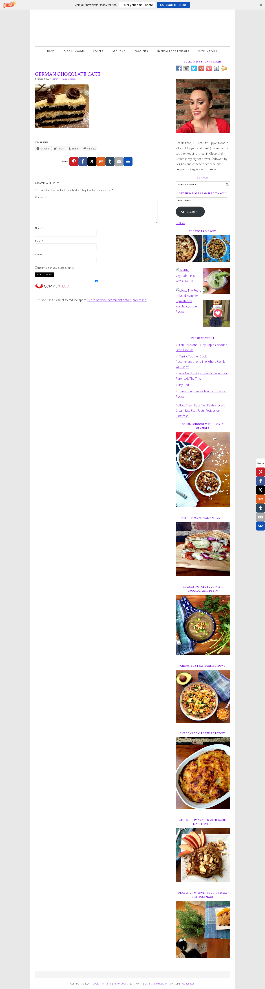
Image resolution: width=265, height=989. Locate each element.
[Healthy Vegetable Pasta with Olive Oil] (189, 277)
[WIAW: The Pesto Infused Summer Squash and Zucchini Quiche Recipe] (189, 303)
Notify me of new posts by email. (56, 267)
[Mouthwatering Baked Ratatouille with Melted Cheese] (189, 251)
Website (39, 254)
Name (39, 228)
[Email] (118, 161)
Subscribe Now (173, 5)
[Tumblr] (109, 161)
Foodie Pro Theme (102, 983)
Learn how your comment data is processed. (117, 300)
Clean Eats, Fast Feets (132, 28)
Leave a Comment (68, 79)
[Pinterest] (73, 161)
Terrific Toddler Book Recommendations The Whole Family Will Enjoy (200, 361)
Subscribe (190, 211)
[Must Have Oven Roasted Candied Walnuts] (216, 251)
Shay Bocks (121, 983)
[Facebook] (82, 161)
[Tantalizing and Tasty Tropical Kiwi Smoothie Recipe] (216, 283)
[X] (91, 161)
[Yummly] (100, 161)
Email (39, 241)
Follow (180, 223)
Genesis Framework (156, 983)
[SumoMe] (127, 161)
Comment (41, 197)
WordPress (188, 983)
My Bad (184, 385)
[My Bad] (216, 316)
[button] (132, 5)
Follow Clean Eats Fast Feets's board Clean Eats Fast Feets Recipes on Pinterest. (201, 410)
